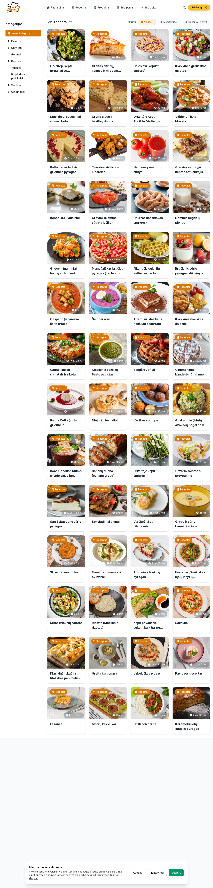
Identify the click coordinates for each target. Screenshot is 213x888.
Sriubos (16, 85)
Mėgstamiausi (170, 21)
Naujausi (148, 21)
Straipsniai (126, 7)
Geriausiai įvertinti (198, 21)
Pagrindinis (57, 7)
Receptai (81, 7)
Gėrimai (16, 54)
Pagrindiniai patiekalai (18, 76)
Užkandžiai (18, 91)
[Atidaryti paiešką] (184, 7)
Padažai (16, 67)
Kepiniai (16, 61)
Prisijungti (197, 7)
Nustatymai (157, 872)
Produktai (103, 7)
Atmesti (137, 872)
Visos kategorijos (22, 33)
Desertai (16, 41)
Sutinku (176, 872)
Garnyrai (16, 47)
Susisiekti (150, 7)
